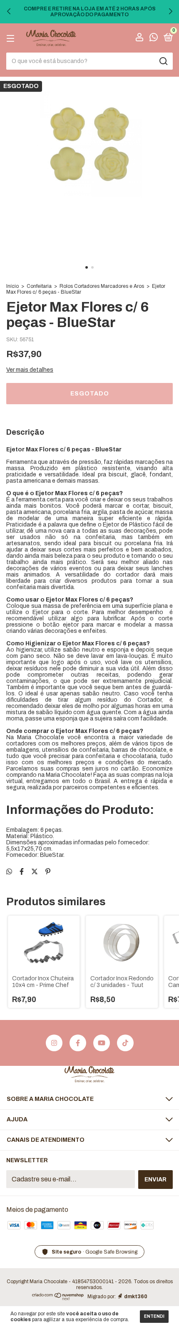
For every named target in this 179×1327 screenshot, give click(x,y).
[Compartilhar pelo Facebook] (22, 871)
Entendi (154, 1316)
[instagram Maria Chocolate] (54, 1043)
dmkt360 (135, 1296)
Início (12, 286)
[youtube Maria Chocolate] (101, 1043)
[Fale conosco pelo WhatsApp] (154, 38)
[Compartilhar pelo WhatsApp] (9, 871)
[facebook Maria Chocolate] (78, 1043)
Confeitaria (39, 286)
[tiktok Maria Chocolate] (125, 1043)
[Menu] (11, 38)
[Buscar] (163, 61)
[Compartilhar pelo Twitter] (34, 871)
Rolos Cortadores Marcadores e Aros (102, 286)
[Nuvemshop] (58, 1298)
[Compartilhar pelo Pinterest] (47, 871)
